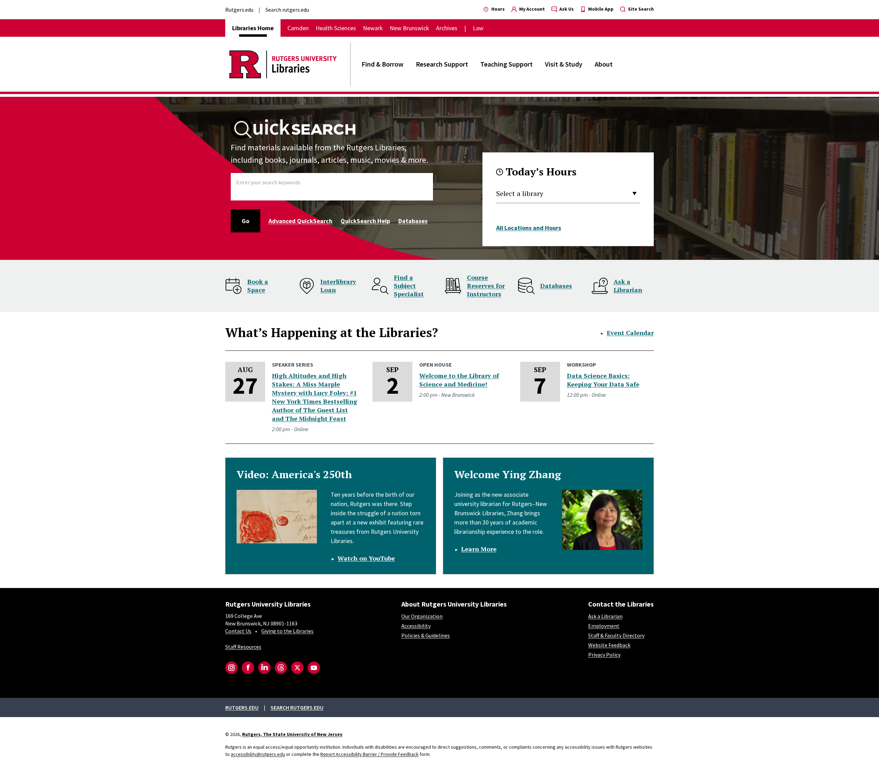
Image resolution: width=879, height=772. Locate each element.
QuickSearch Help (365, 221)
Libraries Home (253, 28)
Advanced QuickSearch (300, 221)
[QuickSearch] (293, 128)
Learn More (478, 549)
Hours (497, 9)
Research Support (442, 64)
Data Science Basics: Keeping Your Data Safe (603, 379)
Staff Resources (243, 646)
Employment (603, 625)
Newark (373, 28)
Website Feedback (609, 645)
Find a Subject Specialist (409, 285)
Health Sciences (336, 28)
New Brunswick (409, 28)
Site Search (640, 9)
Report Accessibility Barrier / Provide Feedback (369, 754)
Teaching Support (506, 64)
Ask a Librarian (628, 285)
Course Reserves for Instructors (486, 285)
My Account (531, 9)
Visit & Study (563, 64)
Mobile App (600, 9)
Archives (446, 28)
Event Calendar (630, 333)
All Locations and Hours (528, 228)
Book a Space (257, 285)
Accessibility (416, 625)
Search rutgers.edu (287, 9)
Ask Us (566, 9)
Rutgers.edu (239, 9)
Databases (412, 221)
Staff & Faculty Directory (616, 635)
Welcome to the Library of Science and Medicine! (459, 379)
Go (245, 221)
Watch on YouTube (366, 558)
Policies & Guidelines (425, 635)
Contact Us (238, 630)
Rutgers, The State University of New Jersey (292, 734)
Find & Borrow (382, 64)
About (604, 64)
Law (478, 28)
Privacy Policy (604, 654)
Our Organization (422, 616)
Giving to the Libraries (287, 630)
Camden (298, 28)
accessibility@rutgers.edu (258, 754)
